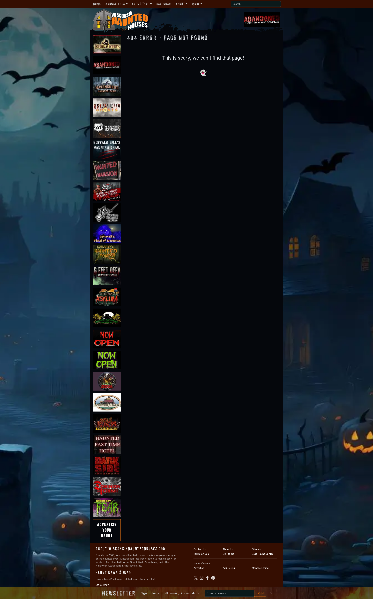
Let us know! (103, 584)
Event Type (140, 4)
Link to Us (228, 553)
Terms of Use (201, 553)
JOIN (260, 593)
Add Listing (229, 568)
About (180, 4)
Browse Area (115, 4)
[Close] (271, 592)
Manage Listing (260, 568)
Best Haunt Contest (263, 553)
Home (97, 4)
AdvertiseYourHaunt (107, 530)
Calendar (163, 4)
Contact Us (199, 549)
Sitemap (256, 549)
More (196, 4)
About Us (228, 549)
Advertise (198, 568)
